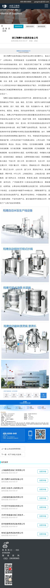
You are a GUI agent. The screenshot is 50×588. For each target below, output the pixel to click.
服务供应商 (30, 26)
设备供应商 (18, 26)
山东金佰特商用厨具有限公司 (18, 449)
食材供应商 (41, 26)
